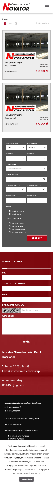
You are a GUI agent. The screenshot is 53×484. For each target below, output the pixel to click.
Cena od (9, 154)
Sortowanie (42, 23)
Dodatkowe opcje (13, 219)
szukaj (36, 238)
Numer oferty (12, 175)
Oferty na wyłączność (19, 232)
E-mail (5, 294)
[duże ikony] (5, 24)
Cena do (30, 154)
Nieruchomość (12, 143)
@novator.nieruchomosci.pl (24, 371)
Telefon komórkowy (13, 283)
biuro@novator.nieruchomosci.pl (24, 430)
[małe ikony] (10, 24)
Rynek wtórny (16, 214)
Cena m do (31, 196)
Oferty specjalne (17, 226)
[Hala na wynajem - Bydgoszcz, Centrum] (26, 55)
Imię (4, 273)
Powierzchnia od (13, 185)
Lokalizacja (11, 164)
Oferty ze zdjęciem (18, 223)
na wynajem (18, 436)
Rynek (8, 206)
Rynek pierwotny (18, 211)
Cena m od (10, 196)
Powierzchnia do (34, 185)
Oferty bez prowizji (18, 229)
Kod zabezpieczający (13, 305)
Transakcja (32, 143)
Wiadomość (8, 316)
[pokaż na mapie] (16, 24)
